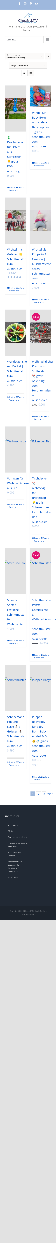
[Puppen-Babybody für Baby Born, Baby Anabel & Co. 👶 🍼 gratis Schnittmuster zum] (40, 688)
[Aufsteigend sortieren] (48, 56)
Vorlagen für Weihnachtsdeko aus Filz (18, 483)
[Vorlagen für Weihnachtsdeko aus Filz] (15, 450)
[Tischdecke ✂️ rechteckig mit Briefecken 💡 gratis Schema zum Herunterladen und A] (40, 450)
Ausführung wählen (37, 778)
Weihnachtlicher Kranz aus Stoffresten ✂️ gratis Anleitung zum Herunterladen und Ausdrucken (42, 381)
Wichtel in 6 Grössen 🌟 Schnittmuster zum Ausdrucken (16, 259)
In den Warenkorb (12, 189)
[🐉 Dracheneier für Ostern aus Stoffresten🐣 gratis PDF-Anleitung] (15, 109)
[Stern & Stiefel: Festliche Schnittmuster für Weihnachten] (15, 571)
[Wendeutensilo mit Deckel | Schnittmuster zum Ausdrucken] (15, 333)
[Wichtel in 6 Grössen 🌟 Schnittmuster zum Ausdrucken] (15, 221)
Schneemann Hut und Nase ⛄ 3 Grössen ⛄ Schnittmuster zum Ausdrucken (16, 731)
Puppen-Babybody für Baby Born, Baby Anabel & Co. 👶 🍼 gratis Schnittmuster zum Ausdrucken (41, 736)
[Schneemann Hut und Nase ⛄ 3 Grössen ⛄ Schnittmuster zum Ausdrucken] (15, 688)
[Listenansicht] (31, 73)
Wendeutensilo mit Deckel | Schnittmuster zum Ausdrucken (17, 371)
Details (21, 187)
